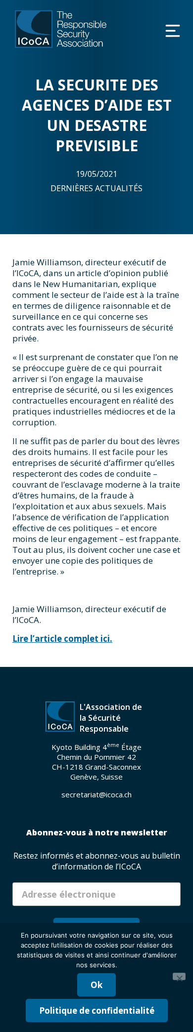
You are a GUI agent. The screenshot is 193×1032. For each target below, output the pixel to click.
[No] (179, 976)
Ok (96, 985)
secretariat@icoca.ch (96, 794)
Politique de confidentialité (96, 1010)
